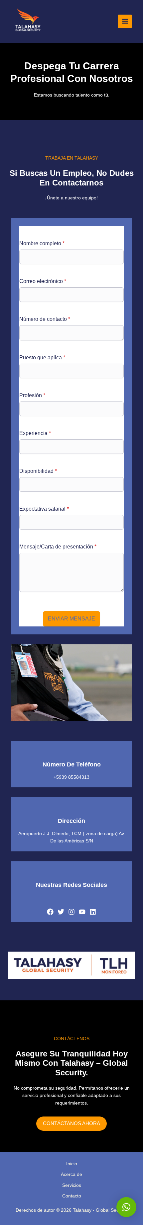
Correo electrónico (42, 281)
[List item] (50, 911)
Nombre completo (42, 243)
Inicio (71, 1163)
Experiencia (35, 433)
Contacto (71, 1195)
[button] (126, 1207)
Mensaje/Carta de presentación (57, 546)
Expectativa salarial (44, 509)
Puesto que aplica (42, 357)
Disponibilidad (38, 471)
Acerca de (71, 1174)
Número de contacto (44, 319)
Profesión (32, 395)
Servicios (71, 1185)
